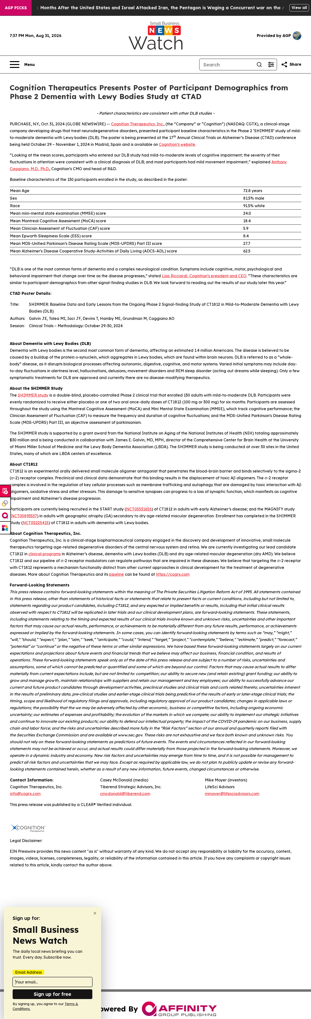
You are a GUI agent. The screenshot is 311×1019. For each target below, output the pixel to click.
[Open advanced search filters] (271, 64)
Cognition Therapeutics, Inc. (137, 123)
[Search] (259, 64)
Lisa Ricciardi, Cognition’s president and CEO (204, 275)
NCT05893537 (24, 515)
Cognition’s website (177, 144)
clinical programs (44, 553)
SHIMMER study (33, 395)
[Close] (95, 913)
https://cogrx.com (173, 574)
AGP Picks (16, 7)
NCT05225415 (36, 522)
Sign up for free (52, 994)
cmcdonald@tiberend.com (125, 793)
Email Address (28, 972)
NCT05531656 (139, 509)
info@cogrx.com (25, 793)
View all (299, 7)
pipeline (116, 574)
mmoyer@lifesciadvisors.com (232, 793)
